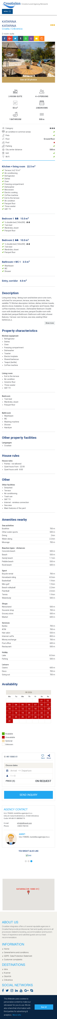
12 (23, 709)
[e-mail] (36, 38)
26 (23, 717)
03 (9, 705)
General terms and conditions (16, 952)
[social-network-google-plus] (27, 991)
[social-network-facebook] (3, 991)
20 (29, 713)
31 (9, 721)
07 (35, 705)
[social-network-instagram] (12, 991)
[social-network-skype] (32, 991)
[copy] (41, 38)
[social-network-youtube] (22, 991)
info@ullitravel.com (24, 823)
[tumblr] (20, 38)
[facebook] (4, 38)
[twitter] (15, 38)
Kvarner (7, 973)
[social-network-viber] (35, 991)
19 (23, 713)
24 (9, 717)
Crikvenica (8, 980)
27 (29, 717)
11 (16, 709)
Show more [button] (50, 323)
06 (29, 705)
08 (42, 705)
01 (42, 701)
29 (42, 717)
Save (43, 758)
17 (9, 713)
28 (35, 717)
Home (6, 949)
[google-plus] (10, 38)
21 (35, 713)
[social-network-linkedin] (17, 991)
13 (29, 709)
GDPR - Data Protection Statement (18, 956)
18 (16, 713)
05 (23, 705)
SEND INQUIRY (28, 794)
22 (42, 713)
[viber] (31, 38)
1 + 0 (13, 775)
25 (16, 717)
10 (9, 709)
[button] (49, 708)
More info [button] (17, 1015)
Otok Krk (7, 976)
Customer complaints (13, 959)
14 (35, 709)
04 (16, 705)
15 (42, 709)
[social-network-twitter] (8, 991)
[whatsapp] (25, 38)
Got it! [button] (44, 1007)
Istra (6, 969)
